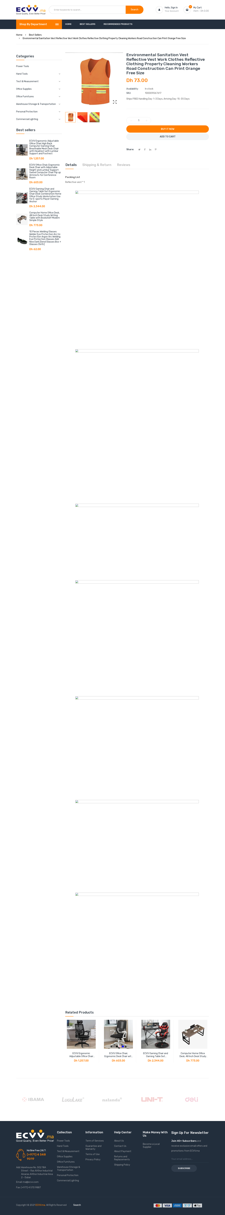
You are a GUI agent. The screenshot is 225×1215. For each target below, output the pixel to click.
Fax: (18, 1187)
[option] (70, 117)
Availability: (132, 88)
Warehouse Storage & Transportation (68, 1168)
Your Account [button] (172, 11)
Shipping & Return (96, 165)
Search (77, 1205)
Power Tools (22, 66)
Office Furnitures (66, 1161)
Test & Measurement (68, 1151)
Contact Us (120, 1146)
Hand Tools (63, 1146)
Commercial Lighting (68, 1180)
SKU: (128, 93)
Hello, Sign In (171, 7)
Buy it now (167, 129)
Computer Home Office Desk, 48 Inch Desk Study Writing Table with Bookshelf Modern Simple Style (44, 216)
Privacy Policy (92, 1159)
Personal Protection (67, 1175)
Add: (18, 1167)
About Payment (122, 1151)
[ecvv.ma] (30, 8)
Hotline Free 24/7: (36, 1150)
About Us (119, 1140)
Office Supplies (64, 1156)
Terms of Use (92, 1154)
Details (71, 165)
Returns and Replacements (122, 1158)
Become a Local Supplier (151, 1145)
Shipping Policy (122, 1164)
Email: (19, 1182)
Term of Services (94, 1140)
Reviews (123, 165)
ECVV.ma (40, 1205)
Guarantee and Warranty (93, 1147)
